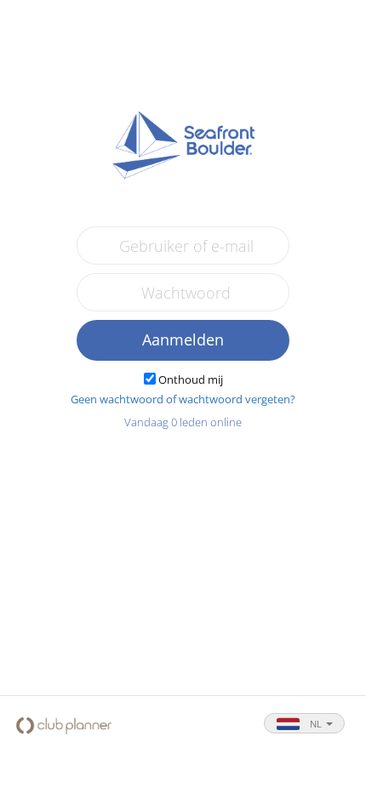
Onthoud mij (190, 379)
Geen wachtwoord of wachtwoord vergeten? (183, 399)
